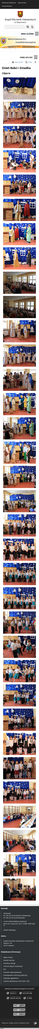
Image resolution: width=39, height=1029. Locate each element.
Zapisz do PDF (19, 62)
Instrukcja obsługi (9, 963)
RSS (4, 969)
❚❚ (4, 47)
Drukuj (30, 62)
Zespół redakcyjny (9, 930)
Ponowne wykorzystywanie (12, 972)
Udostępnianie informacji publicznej (15, 975)
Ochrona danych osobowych (13, 966)
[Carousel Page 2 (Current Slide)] (22, 47)
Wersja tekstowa (7, 6)
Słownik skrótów (8, 960)
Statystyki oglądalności (11, 978)
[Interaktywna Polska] (35, 1023)
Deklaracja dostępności (9, 2)
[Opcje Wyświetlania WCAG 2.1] (32, 27)
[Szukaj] (27, 27)
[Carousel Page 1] (20, 47)
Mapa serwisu (22, 2)
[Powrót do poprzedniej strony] (35, 62)
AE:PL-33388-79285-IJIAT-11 (19, 925)
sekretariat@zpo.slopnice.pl (17, 921)
